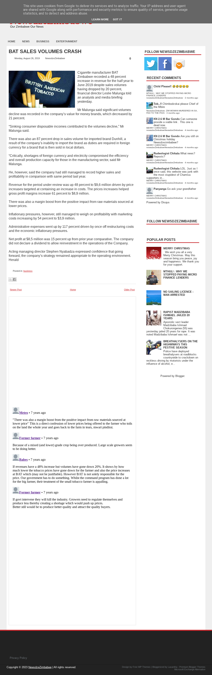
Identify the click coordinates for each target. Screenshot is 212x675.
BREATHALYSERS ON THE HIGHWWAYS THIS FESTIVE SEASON (180, 344)
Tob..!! (158, 103)
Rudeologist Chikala (166, 153)
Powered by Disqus (158, 202)
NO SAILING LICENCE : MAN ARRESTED (178, 293)
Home (11, 41)
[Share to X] (10, 279)
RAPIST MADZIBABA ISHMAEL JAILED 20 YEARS (176, 315)
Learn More (100, 19)
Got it (117, 19)
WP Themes (144, 667)
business (28, 271)
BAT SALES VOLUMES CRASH (45, 51)
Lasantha (172, 667)
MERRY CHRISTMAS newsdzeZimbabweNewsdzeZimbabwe (164, 129)
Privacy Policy (18, 657)
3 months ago (173, 113)
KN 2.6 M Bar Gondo (167, 119)
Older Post (129, 289)
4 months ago (191, 130)
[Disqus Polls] (72, 350)
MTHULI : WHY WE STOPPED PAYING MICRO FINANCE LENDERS (180, 274)
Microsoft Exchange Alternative (189, 669)
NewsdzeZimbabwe (40, 667)
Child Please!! (162, 86)
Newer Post (16, 289)
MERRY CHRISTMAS (176, 248)
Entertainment (66, 41)
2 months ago (191, 98)
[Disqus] (72, 457)
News (26, 41)
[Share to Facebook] (14, 279)
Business (42, 41)
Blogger (179, 376)
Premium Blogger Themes (192, 667)
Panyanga (160, 188)
